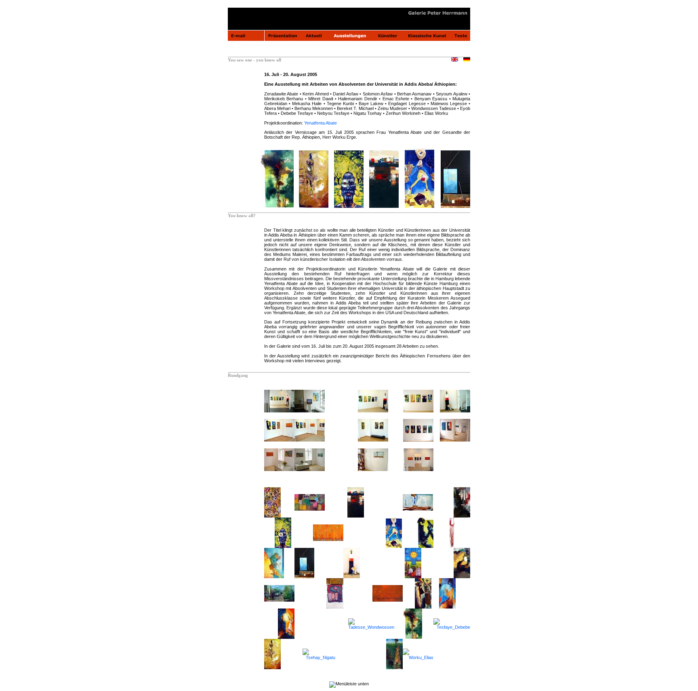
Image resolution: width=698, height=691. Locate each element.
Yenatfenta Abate (320, 122)
